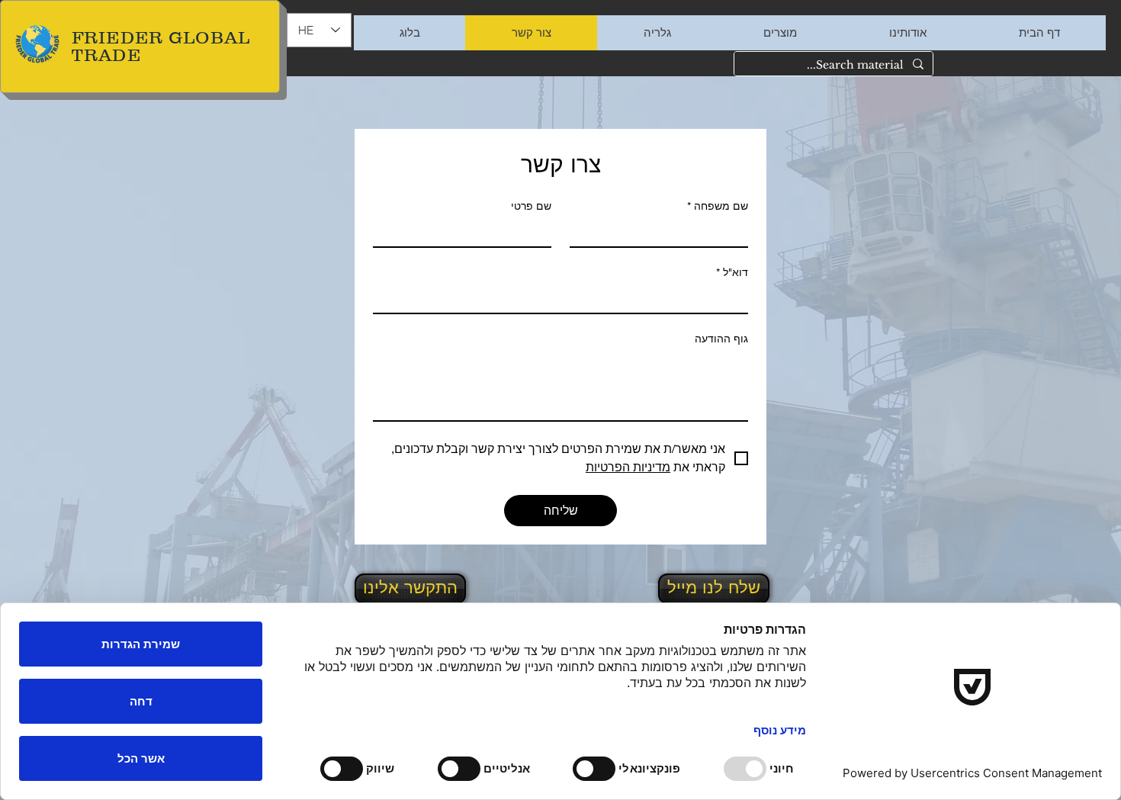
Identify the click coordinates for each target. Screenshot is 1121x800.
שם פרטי (531, 206)
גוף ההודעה (721, 339)
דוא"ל (732, 272)
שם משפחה (717, 206)
